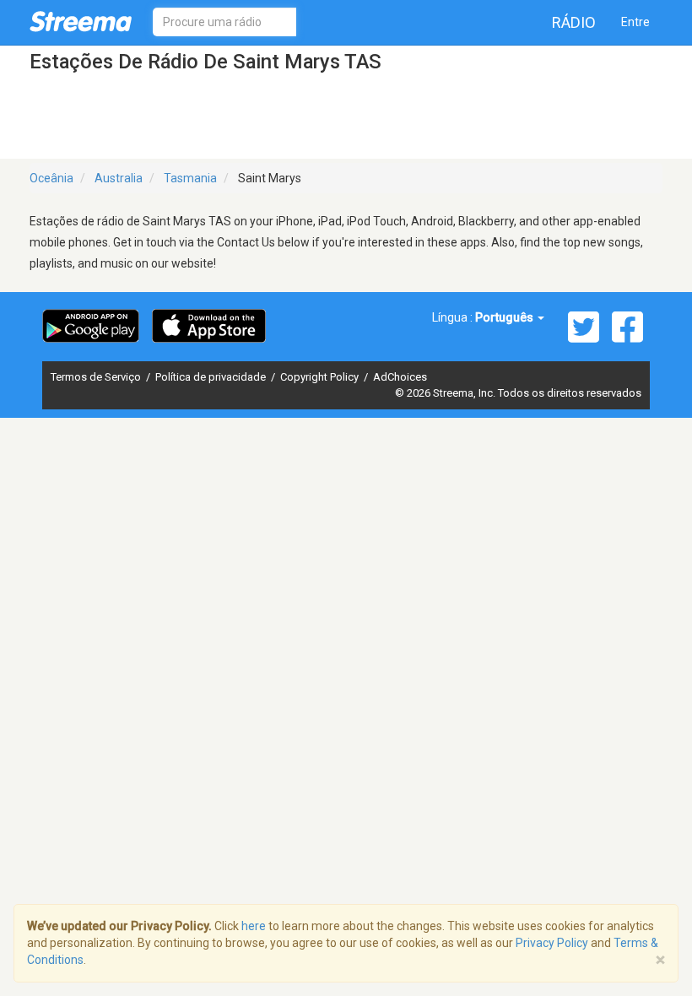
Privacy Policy (552, 943)
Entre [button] (635, 22)
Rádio (574, 22)
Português (505, 317)
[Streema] (81, 21)
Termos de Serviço (97, 377)
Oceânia (51, 178)
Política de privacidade (211, 377)
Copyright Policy (320, 377)
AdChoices (400, 377)
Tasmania (190, 178)
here (253, 926)
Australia (119, 178)
